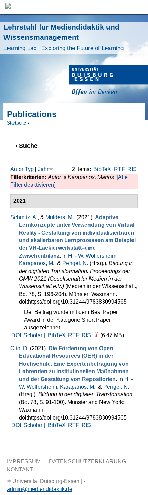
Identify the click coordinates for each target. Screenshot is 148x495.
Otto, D (18, 348)
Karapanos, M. (36, 263)
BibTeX (102, 169)
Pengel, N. (75, 263)
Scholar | (34, 335)
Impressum (24, 461)
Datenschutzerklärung (87, 461)
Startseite (16, 123)
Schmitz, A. (24, 217)
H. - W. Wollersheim (92, 256)
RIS (132, 169)
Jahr (43, 169)
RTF (119, 169)
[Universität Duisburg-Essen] (108, 81)
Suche (31, 145)
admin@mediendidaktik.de (39, 489)
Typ (29, 169)
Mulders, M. (59, 217)
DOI (16, 335)
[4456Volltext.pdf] (96, 335)
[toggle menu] (139, 7)
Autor (16, 169)
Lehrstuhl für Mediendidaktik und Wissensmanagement (63, 37)
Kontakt (20, 469)
